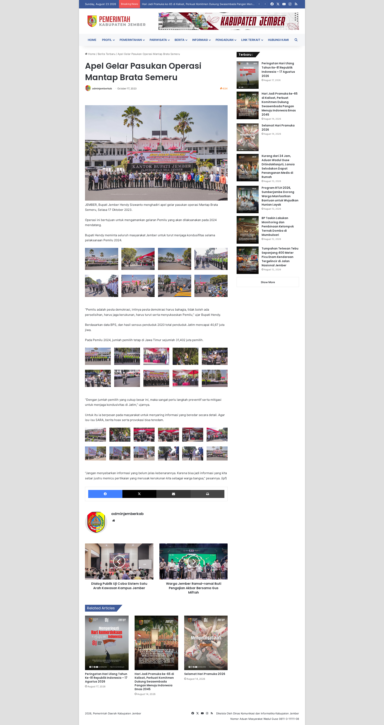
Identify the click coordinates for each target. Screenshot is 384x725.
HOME (92, 39)
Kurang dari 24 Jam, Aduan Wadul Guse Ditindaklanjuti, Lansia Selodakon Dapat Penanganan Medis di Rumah (278, 166)
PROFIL (107, 39)
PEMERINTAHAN (131, 39)
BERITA (179, 39)
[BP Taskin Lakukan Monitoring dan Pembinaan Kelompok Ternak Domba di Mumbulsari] (248, 230)
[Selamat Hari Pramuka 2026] (206, 643)
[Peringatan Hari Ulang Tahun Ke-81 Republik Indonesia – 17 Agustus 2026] (107, 643)
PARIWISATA (158, 39)
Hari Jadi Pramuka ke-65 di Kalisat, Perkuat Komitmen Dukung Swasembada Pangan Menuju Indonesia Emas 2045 (213, 4)
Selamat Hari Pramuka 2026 (204, 674)
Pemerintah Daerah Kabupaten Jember (117, 713)
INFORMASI (200, 39)
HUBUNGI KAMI (278, 39)
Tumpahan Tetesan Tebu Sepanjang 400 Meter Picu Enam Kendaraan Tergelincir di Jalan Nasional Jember (280, 256)
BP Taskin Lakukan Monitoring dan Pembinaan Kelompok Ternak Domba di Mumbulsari (278, 226)
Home (91, 54)
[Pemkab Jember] (118, 21)
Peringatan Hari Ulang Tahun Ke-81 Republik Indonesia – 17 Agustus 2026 (106, 678)
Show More (268, 282)
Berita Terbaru (106, 54)
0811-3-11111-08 (289, 718)
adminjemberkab (102, 88)
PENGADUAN (224, 39)
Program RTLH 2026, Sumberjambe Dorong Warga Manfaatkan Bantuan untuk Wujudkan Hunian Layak (280, 196)
